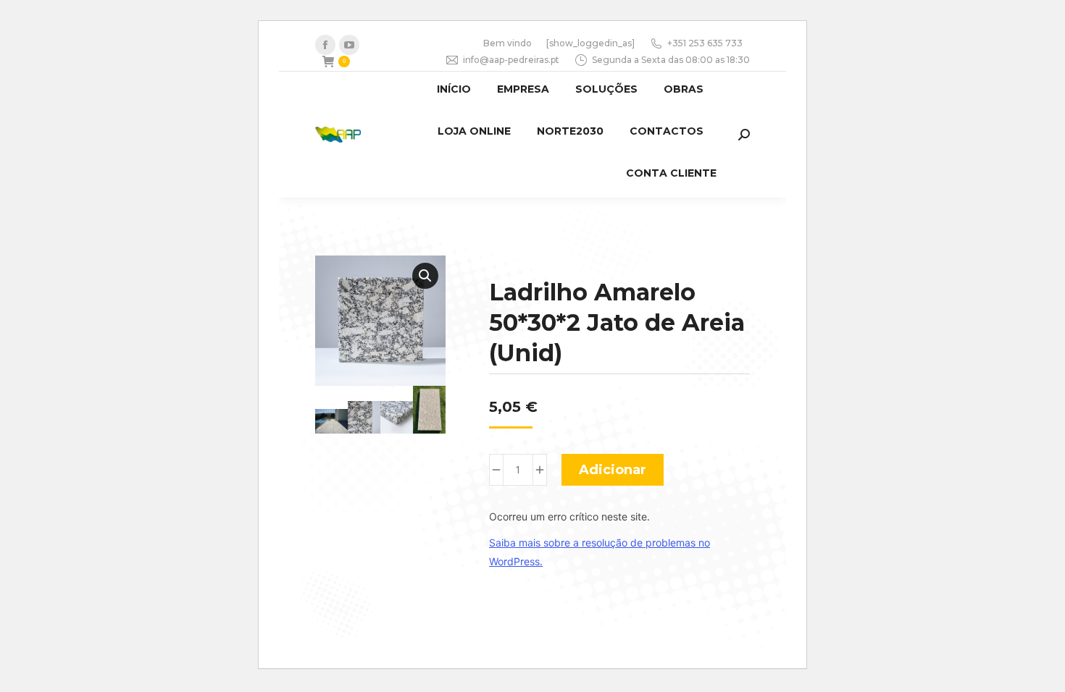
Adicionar (612, 470)
